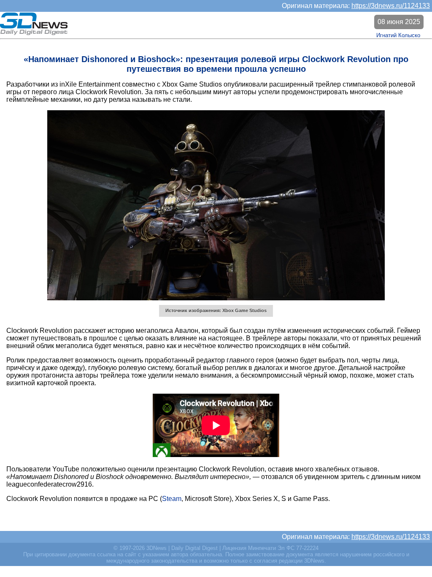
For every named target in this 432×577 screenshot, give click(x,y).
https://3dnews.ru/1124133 (390, 5)
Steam (171, 498)
